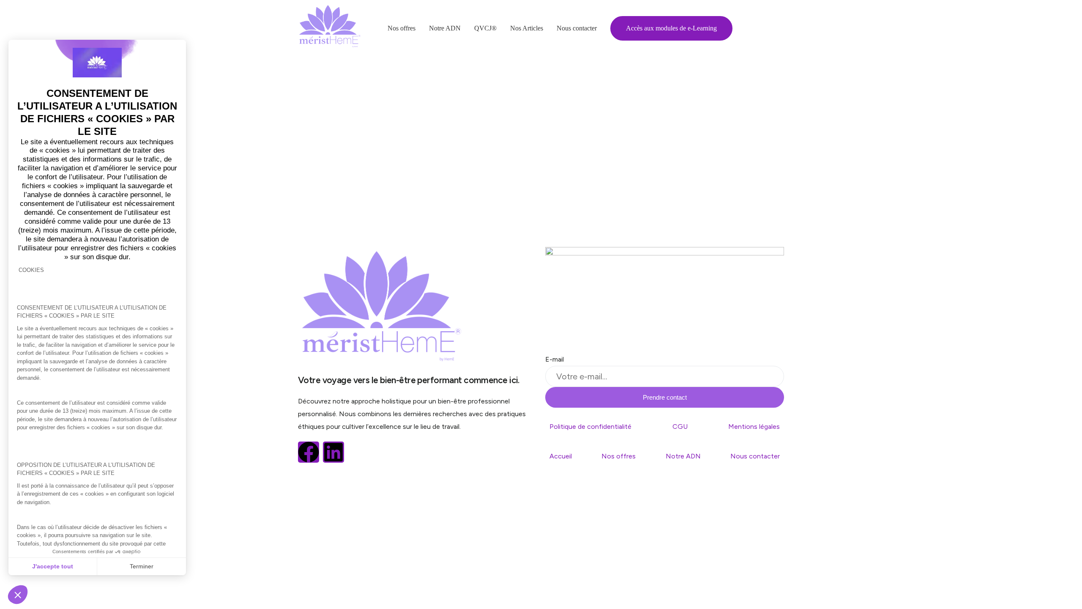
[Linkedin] (333, 452)
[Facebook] (308, 452)
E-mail (554, 359)
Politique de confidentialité (590, 426)
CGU (680, 426)
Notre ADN (683, 456)
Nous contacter (755, 456)
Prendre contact (665, 397)
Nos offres (618, 456)
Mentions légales (754, 426)
